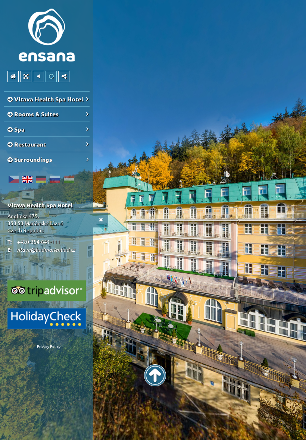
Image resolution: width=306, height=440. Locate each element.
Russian (54, 179)
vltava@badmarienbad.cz (45, 249)
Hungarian (68, 179)
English (27, 179)
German (41, 179)
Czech (13, 179)
